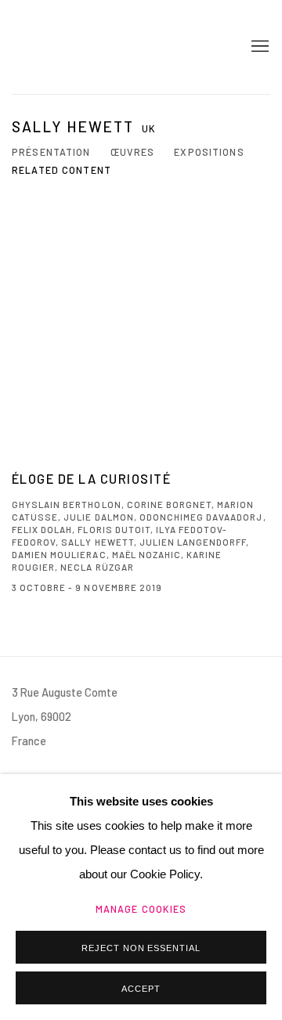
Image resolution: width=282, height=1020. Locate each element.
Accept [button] (141, 988)
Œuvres (132, 152)
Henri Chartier (66, 47)
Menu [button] (258, 47)
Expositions (209, 152)
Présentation (51, 152)
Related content (61, 170)
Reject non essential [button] (141, 948)
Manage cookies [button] (141, 909)
